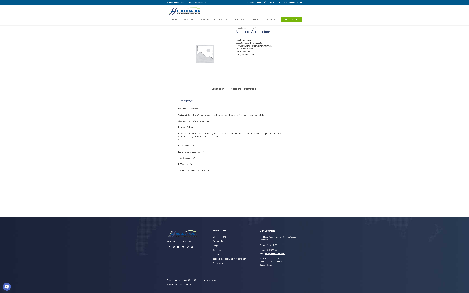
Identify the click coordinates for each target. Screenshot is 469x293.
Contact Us (270, 20)
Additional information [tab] (243, 88)
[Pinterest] (183, 247)
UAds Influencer (184, 284)
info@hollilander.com (294, 2)
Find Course (239, 20)
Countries (217, 250)
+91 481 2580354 (273, 2)
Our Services (206, 20)
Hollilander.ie (291, 20)
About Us (189, 20)
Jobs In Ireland (219, 237)
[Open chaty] (7, 286)
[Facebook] (169, 247)
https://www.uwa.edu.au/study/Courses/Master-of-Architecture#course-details (228, 115)
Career (216, 254)
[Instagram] (173, 247)
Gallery (223, 20)
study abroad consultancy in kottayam (229, 259)
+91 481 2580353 (256, 2)
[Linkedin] (178, 247)
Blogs (255, 20)
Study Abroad (219, 263)
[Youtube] (192, 247)
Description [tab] (218, 88)
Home (175, 20)
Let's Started (290, 200)
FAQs (215, 245)
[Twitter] (187, 247)
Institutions (240, 28)
